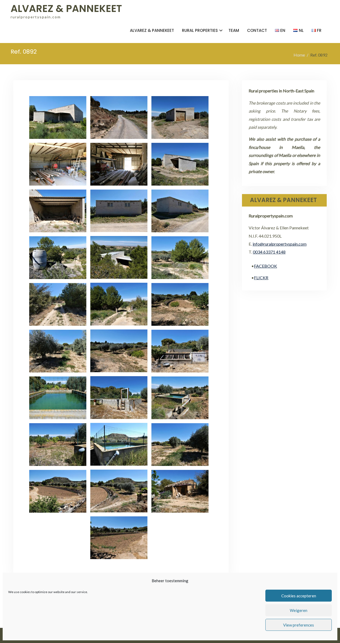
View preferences (298, 625)
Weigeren (298, 610)
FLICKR (261, 277)
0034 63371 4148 (269, 251)
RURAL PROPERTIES (200, 30)
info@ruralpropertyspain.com (280, 243)
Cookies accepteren (298, 595)
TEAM (233, 30)
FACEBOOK (265, 265)
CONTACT (257, 30)
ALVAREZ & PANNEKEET (66, 8)
